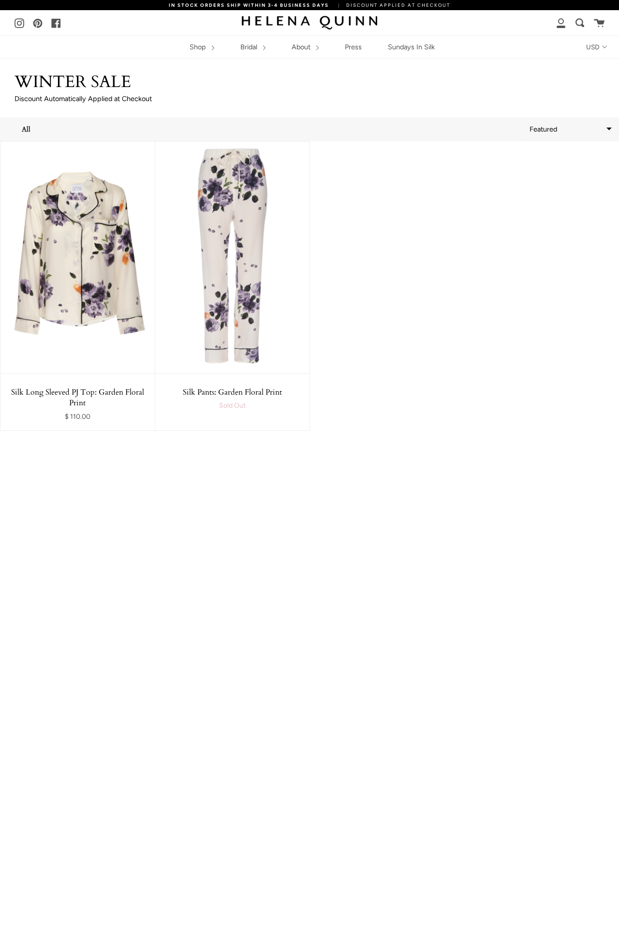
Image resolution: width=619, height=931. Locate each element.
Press (353, 47)
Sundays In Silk (411, 47)
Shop (199, 47)
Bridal (249, 47)
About (302, 47)
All (26, 129)
